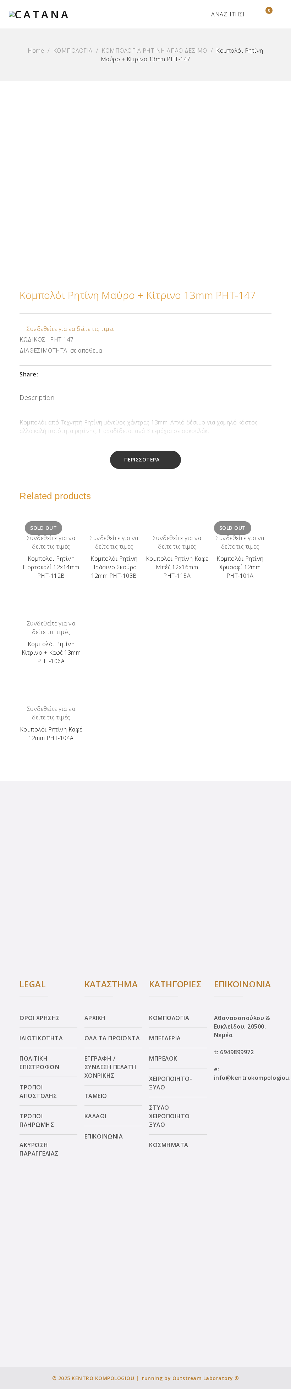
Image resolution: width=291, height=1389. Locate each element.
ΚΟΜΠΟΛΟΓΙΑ (73, 50)
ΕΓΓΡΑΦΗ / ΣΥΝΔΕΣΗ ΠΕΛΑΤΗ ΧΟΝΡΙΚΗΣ (110, 1067)
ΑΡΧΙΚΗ (95, 1018)
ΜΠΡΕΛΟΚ (163, 1058)
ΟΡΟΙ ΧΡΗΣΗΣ (40, 1018)
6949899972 (237, 1052)
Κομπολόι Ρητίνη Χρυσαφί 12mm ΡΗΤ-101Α (240, 567)
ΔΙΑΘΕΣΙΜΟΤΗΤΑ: (44, 350)
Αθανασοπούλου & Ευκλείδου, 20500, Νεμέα (242, 1026)
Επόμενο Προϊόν (278, 692)
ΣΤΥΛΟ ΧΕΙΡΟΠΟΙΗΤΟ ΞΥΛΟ (169, 1116)
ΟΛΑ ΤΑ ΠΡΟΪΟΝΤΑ (112, 1038)
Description (37, 397)
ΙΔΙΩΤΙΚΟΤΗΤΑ (41, 1038)
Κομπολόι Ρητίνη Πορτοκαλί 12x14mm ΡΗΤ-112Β (51, 567)
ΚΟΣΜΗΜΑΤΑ (168, 1145)
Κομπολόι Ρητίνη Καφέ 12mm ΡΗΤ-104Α (51, 733)
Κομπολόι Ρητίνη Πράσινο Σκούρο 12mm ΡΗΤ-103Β (114, 567)
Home (36, 50)
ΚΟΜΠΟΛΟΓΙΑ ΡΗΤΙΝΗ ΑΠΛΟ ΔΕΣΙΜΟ (154, 50)
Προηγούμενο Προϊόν (13, 692)
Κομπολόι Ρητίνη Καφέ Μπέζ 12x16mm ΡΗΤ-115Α (177, 567)
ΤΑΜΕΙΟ (95, 1096)
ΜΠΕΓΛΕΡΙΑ (165, 1038)
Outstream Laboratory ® (205, 1378)
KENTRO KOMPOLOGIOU (103, 1378)
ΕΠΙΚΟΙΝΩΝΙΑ (103, 1136)
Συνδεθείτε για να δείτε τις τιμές (71, 329)
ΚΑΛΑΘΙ (95, 1116)
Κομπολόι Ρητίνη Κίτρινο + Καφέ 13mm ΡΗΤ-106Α (51, 652)
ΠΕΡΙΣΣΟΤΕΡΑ (142, 459)
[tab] (37, 399)
